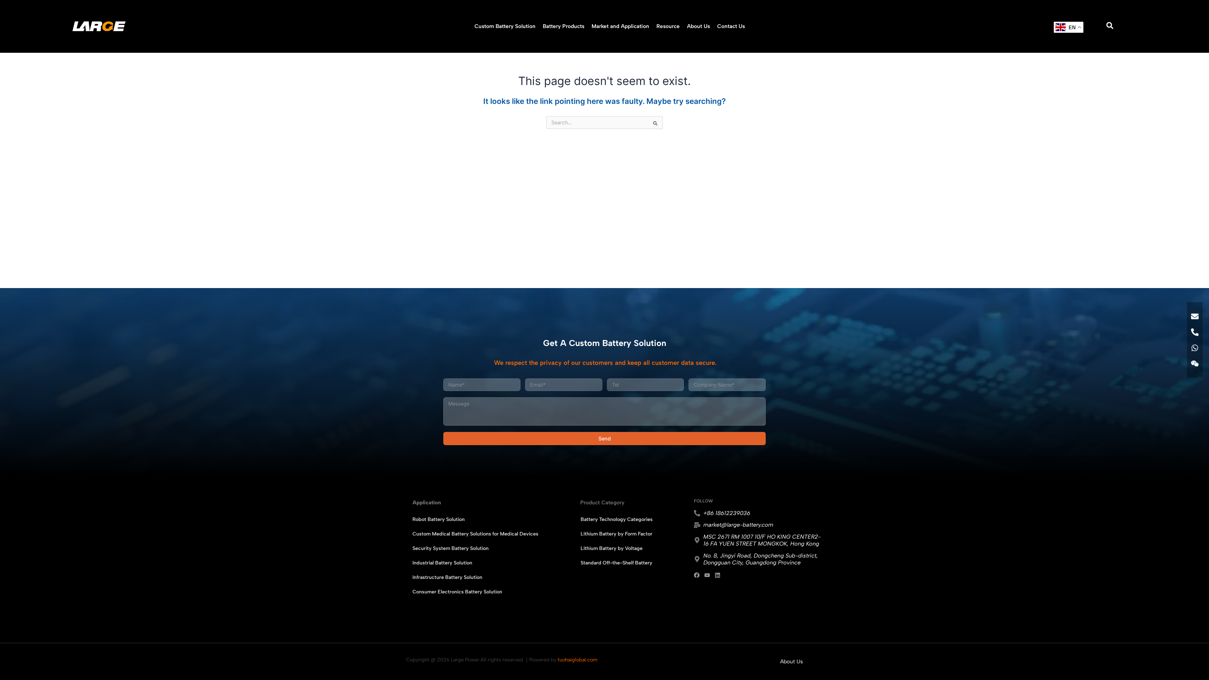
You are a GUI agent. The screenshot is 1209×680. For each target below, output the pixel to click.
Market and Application (620, 26)
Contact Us (731, 26)
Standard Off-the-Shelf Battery (616, 563)
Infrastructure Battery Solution (447, 577)
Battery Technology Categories (617, 519)
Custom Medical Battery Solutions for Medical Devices (475, 534)
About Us (698, 26)
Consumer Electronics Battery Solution (457, 592)
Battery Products (563, 26)
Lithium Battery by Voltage (612, 548)
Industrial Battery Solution (442, 563)
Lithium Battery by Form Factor (616, 534)
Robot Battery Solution (438, 519)
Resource (668, 26)
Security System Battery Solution (450, 548)
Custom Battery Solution (505, 26)
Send (605, 438)
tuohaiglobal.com (577, 660)
